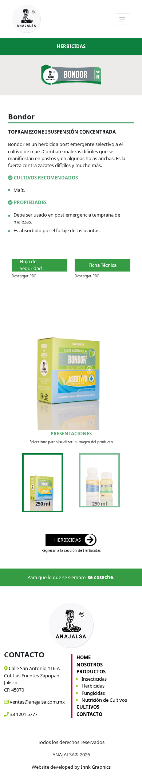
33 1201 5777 (23, 714)
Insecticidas (94, 679)
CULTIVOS (87, 707)
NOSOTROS (89, 664)
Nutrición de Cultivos (104, 700)
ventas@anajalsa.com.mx (37, 701)
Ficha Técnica (102, 265)
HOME (83, 657)
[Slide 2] (99, 475)
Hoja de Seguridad (31, 265)
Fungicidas (93, 693)
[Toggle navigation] (122, 18)
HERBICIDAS (67, 540)
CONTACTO (89, 714)
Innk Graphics (96, 767)
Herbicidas (93, 685)
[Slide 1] (42, 475)
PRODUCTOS (91, 671)
